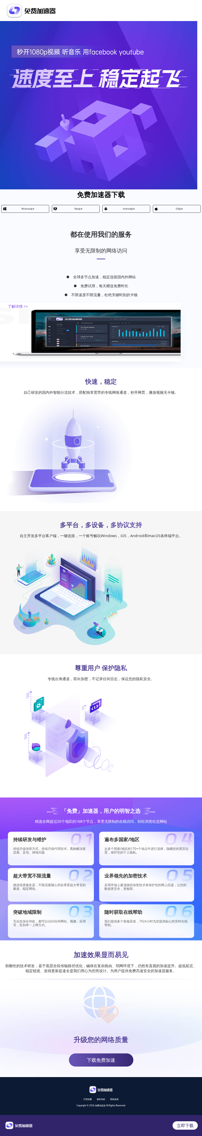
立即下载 (185, 1125)
